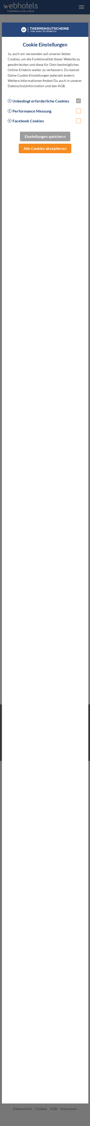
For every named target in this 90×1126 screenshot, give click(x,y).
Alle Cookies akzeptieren (45, 148)
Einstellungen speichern (45, 136)
